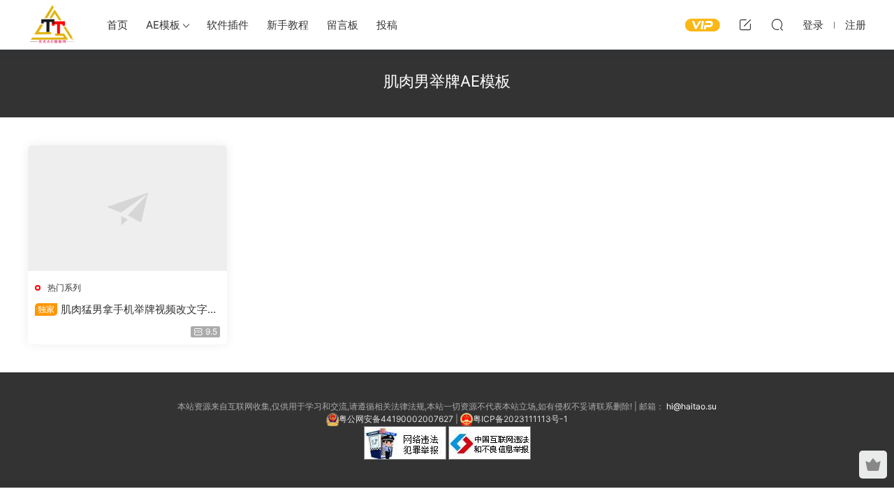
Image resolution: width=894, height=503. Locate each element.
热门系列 (64, 287)
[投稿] (745, 24)
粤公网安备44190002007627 (396, 419)
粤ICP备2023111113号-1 (520, 419)
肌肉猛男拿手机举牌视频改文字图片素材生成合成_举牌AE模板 (126, 309)
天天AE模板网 (52, 24)
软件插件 (228, 24)
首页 (117, 24)
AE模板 (163, 24)
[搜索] (777, 24)
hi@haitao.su (691, 406)
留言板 (342, 24)
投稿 (386, 24)
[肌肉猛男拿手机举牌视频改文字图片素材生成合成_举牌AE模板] (127, 208)
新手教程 (288, 24)
